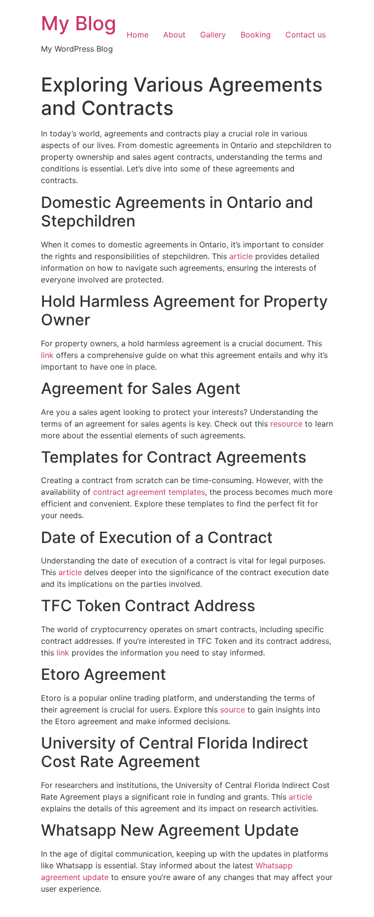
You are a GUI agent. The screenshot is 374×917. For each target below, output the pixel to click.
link (47, 355)
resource (286, 424)
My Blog (78, 23)
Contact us (305, 34)
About (174, 34)
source (232, 709)
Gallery (213, 34)
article (241, 256)
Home (138, 34)
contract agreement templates (149, 492)
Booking (256, 34)
